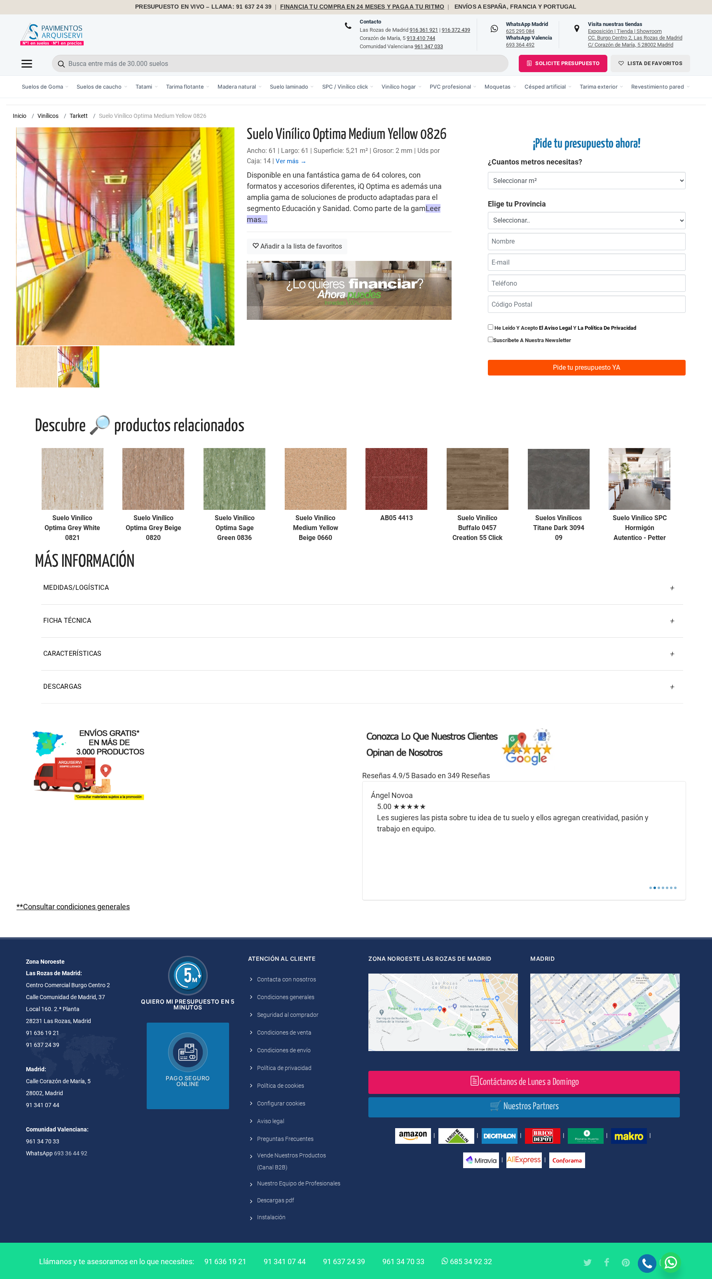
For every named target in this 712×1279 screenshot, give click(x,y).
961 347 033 (429, 46)
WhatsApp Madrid (527, 27)
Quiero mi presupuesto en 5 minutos (187, 1004)
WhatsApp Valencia (529, 41)
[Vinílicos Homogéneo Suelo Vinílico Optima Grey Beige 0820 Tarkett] (153, 479)
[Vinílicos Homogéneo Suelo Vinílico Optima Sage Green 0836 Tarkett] (234, 479)
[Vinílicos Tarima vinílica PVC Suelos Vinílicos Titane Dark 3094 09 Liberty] (559, 479)
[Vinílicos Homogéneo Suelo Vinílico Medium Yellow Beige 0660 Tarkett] (316, 479)
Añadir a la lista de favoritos (300, 246)
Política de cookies (280, 1085)
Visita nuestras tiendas (635, 34)
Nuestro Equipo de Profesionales (298, 1183)
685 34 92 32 (470, 1261)
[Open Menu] (27, 63)
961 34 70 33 (403, 1261)
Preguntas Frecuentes (285, 1139)
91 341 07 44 (285, 1261)
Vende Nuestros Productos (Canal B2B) (291, 1161)
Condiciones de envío (284, 1050)
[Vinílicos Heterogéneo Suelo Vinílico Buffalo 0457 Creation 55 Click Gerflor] (477, 479)
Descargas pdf (275, 1200)
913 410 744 (421, 38)
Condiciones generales (285, 997)
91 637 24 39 (344, 1261)
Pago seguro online (188, 1081)
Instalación (271, 1217)
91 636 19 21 (225, 1261)
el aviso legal (555, 328)
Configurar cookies (281, 1103)
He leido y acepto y (564, 328)
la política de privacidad (607, 328)
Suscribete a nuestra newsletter (532, 340)
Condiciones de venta (284, 1032)
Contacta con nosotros (286, 979)
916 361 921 (424, 30)
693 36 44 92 (70, 1153)
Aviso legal (270, 1121)
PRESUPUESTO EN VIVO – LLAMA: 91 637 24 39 (203, 7)
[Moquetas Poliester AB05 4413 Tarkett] (396, 479)
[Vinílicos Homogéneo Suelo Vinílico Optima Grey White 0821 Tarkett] (72, 479)
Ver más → (291, 161)
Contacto (370, 22)
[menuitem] (46, 87)
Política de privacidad (284, 1068)
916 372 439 (456, 30)
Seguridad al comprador (288, 1014)
